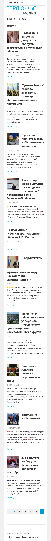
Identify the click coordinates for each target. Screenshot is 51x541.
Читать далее (12, 76)
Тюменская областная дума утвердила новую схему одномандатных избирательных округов (25, 323)
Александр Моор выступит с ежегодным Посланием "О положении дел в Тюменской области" (25, 189)
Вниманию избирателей (30, 416)
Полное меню (16, 2)
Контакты (25, 533)
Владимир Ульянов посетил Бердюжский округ (23, 373)
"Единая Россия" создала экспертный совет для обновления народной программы (25, 94)
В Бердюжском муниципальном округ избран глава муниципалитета (25, 268)
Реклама (10, 533)
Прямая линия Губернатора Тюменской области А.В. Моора (24, 233)
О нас (17, 533)
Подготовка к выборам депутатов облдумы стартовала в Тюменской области (24, 42)
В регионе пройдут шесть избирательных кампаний (32, 140)
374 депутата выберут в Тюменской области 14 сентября (23, 465)
